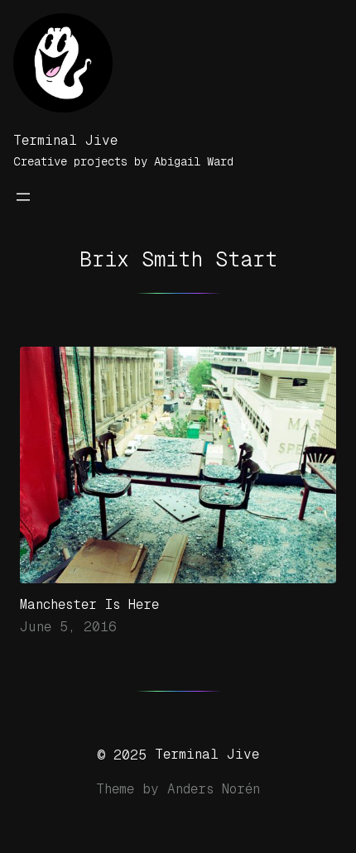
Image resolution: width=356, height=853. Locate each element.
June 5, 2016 (68, 627)
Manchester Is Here (89, 604)
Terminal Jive (65, 140)
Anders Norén (213, 789)
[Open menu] (23, 197)
